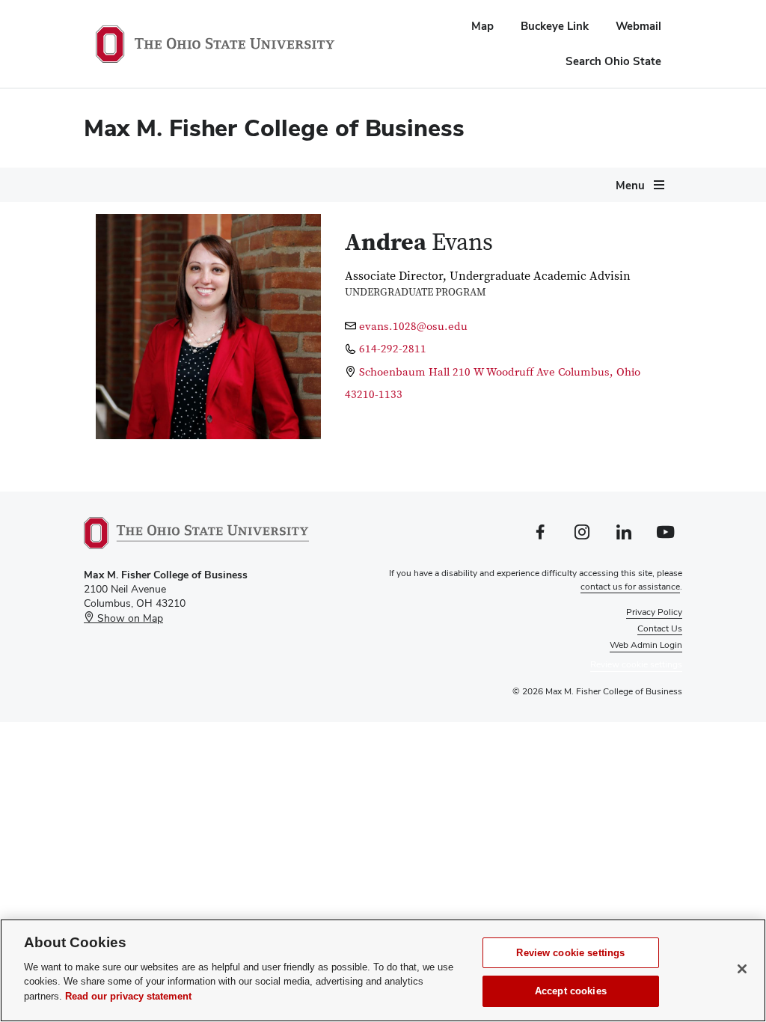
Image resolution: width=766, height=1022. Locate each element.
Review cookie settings (570, 952)
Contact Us (659, 628)
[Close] (742, 968)
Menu (630, 185)
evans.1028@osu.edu (413, 326)
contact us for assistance (630, 587)
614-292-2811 (392, 349)
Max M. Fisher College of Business (274, 127)
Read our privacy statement (128, 996)
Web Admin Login (646, 645)
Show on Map (128, 618)
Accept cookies (571, 991)
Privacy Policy (654, 612)
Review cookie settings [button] (636, 664)
